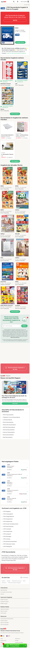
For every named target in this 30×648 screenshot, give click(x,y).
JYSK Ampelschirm (8, 519)
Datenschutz (3, 640)
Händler (8, 580)
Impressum (17, 638)
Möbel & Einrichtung (16, 580)
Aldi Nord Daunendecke (9, 427)
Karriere (2, 594)
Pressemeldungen (5, 624)
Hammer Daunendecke (9, 432)
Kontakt (16, 640)
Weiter (24, 326)
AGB (2, 642)
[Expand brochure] (7, 35)
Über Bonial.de (4, 590)
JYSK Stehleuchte (7, 521)
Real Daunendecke (7, 437)
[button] (15, 35)
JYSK (24, 580)
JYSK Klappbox (7, 511)
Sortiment (4, 582)
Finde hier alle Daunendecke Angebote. (16, 53)
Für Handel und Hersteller (6, 592)
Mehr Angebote (15, 161)
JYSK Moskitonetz (7, 531)
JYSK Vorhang (6, 539)
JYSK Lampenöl (7, 534)
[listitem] (8, 73)
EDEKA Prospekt (4, 599)
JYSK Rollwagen (7, 536)
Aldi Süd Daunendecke (8, 429)
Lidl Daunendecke (7, 419)
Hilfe (2, 638)
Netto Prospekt (4, 611)
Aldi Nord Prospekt (5, 609)
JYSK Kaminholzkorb (8, 526)
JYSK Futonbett (7, 529)
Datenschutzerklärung (15, 337)
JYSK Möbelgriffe (7, 546)
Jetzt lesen (15, 403)
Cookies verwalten (19, 642)
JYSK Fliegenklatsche (8, 516)
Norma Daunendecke (8, 434)
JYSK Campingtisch (8, 514)
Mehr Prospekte (15, 113)
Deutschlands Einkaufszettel (7, 618)
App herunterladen (5, 622)
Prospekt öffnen (20, 42)
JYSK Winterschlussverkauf (10, 541)
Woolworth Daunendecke (9, 424)
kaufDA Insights (4, 620)
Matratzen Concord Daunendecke (11, 417)
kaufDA (3, 580)
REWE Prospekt (4, 603)
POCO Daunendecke (8, 414)
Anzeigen (26, 4)
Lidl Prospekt (3, 613)
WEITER (15, 20)
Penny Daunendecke (8, 422)
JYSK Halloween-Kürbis (9, 544)
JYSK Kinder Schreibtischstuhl (10, 524)
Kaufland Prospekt (5, 601)
